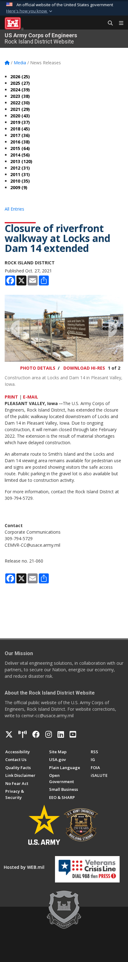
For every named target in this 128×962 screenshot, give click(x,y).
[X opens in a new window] (9, 734)
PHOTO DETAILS (37, 368)
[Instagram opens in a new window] (48, 734)
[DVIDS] (22, 734)
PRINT (11, 397)
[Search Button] (108, 23)
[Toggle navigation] (118, 23)
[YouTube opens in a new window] (73, 734)
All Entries (14, 209)
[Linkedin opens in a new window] (60, 734)
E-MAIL (30, 397)
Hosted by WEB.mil (24, 867)
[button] (29, 11)
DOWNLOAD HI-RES (84, 368)
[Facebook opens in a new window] (36, 734)
